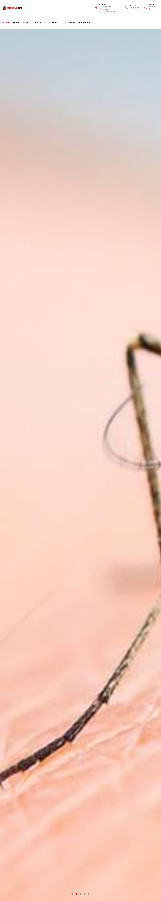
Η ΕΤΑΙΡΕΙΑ (70, 22)
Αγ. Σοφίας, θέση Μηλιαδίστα (105, 8)
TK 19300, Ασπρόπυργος (107, 11)
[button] (72, 894)
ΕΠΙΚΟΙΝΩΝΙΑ (84, 22)
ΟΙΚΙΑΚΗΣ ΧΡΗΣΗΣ (20, 22)
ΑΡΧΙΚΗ (5, 22)
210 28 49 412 (134, 8)
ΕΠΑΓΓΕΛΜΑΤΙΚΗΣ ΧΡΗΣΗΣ (47, 22)
